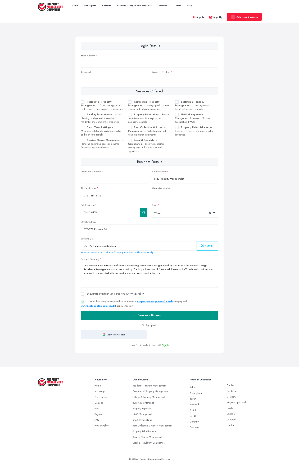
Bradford (194, 404)
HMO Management (142, 414)
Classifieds (163, 5)
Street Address (88, 222)
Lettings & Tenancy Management (149, 397)
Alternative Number (161, 188)
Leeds (230, 408)
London (230, 425)
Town (154, 205)
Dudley (230, 385)
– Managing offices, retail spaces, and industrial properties (149, 105)
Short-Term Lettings (142, 420)
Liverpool (231, 419)
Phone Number (88, 188)
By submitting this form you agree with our (115, 293)
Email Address (88, 55)
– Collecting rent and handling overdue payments (147, 130)
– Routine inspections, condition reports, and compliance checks (148, 118)
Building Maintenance (143, 402)
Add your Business (247, 17)
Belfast (193, 387)
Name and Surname (91, 171)
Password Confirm (161, 72)
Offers (178, 5)
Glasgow (231, 396)
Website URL (87, 238)
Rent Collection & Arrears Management (152, 425)
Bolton (193, 399)
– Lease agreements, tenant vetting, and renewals (193, 105)
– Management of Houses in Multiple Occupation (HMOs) (192, 118)
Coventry (194, 421)
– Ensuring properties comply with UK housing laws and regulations (146, 145)
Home (75, 5)
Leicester (231, 414)
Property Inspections (142, 408)
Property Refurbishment (144, 431)
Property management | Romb (155, 301)
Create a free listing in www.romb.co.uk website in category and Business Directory (134, 304)
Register (98, 414)
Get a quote (90, 5)
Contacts (106, 5)
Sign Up (218, 17)
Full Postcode (87, 205)
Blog (189, 5)
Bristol (193, 410)
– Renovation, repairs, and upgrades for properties (194, 130)
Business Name (159, 171)
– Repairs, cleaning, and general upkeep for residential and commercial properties (102, 118)
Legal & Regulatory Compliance (149, 442)
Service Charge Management (147, 437)
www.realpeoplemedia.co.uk (98, 306)
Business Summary (90, 259)
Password (86, 72)
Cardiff (193, 416)
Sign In (200, 17)
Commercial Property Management (150, 391)
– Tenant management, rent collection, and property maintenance (102, 105)
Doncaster (195, 427)
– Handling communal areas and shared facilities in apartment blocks (102, 143)
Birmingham (196, 393)
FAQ (96, 420)
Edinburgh (232, 391)
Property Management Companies (134, 5)
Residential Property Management (149, 385)
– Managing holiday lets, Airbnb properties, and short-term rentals (101, 130)
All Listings (99, 391)
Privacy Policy (137, 293)
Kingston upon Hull (236, 402)
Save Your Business (149, 315)
